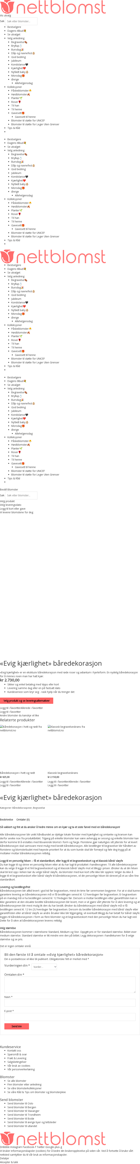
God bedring (18, 57)
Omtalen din (14, 974)
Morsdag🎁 (18, 75)
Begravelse (39, 807)
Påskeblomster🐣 (21, 90)
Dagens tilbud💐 (16, 30)
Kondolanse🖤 (19, 64)
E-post (9, 1011)
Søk (2, 21)
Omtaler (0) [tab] (23, 819)
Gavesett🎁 (18, 113)
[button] (21, 708)
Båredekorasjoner (22, 807)
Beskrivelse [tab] (6, 819)
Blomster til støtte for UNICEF (28, 120)
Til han (15, 105)
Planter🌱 (16, 98)
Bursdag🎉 (17, 49)
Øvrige (15, 79)
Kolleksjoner (14, 87)
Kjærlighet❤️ (18, 68)
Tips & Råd (13, 128)
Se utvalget (13, 34)
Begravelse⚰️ (19, 42)
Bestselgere (14, 27)
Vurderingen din (17, 965)
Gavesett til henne (25, 117)
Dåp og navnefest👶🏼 (23, 53)
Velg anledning (15, 38)
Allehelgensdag (24, 83)
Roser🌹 (16, 102)
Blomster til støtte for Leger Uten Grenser (35, 124)
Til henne (16, 109)
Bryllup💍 (16, 45)
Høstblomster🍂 (20, 94)
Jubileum (16, 60)
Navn (8, 997)
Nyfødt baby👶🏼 (20, 72)
